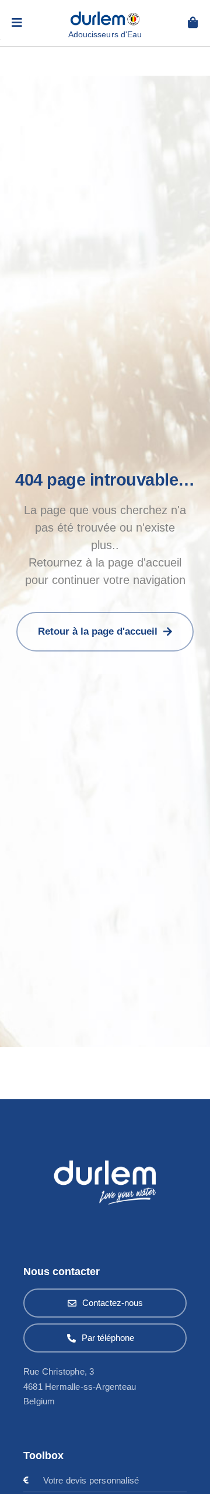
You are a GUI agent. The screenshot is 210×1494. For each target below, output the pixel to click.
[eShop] (193, 23)
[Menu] (17, 23)
